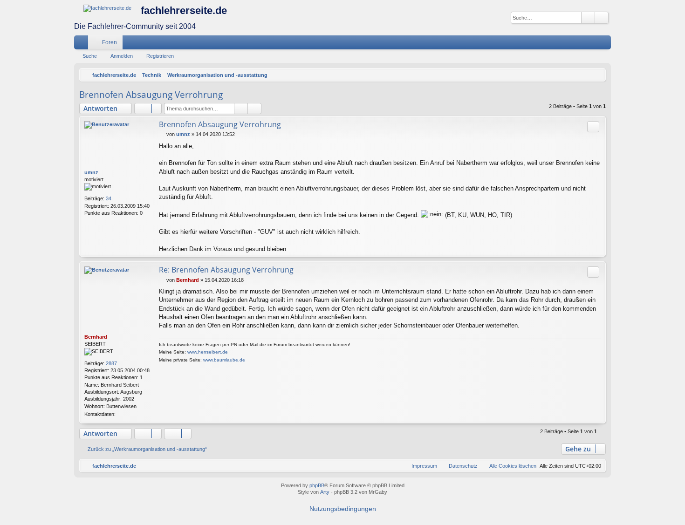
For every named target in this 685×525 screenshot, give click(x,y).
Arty (324, 492)
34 (108, 198)
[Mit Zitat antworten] (593, 126)
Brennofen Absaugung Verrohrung (151, 95)
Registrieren (160, 56)
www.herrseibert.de (207, 352)
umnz (91, 172)
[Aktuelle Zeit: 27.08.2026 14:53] (596, 75)
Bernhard (95, 337)
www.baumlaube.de (224, 359)
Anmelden (121, 56)
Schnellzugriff (83, 44)
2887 (111, 363)
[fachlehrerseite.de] (107, 8)
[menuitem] (576, 42)
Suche (89, 56)
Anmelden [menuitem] (592, 44)
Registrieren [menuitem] (606, 44)
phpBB (316, 485)
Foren (109, 42)
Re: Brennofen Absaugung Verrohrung (226, 269)
